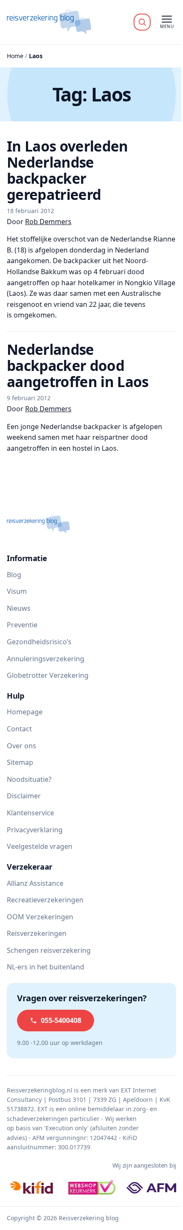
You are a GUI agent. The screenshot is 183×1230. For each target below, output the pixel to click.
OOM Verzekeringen (40, 916)
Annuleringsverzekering (45, 658)
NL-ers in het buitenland (45, 967)
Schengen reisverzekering (49, 950)
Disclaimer (24, 795)
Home (15, 56)
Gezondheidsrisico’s (39, 641)
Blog (14, 574)
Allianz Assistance (35, 883)
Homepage (25, 711)
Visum (17, 591)
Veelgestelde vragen (39, 846)
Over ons (21, 745)
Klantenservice (30, 812)
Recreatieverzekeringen (45, 899)
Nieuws (19, 608)
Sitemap (20, 762)
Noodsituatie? (29, 779)
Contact (19, 728)
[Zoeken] (142, 22)
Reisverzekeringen (36, 933)
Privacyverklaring (35, 829)
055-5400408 (61, 1020)
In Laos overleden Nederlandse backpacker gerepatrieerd (67, 170)
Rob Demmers (48, 221)
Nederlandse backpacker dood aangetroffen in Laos (78, 365)
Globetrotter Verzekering (48, 675)
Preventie (22, 624)
